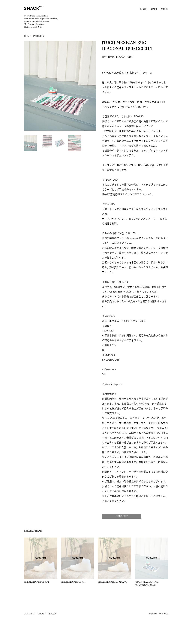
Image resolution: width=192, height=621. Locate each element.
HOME (27, 36)
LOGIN (143, 9)
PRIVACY (52, 613)
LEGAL (41, 613)
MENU (164, 9)
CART (154, 9)
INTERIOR (38, 36)
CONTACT (29, 613)
